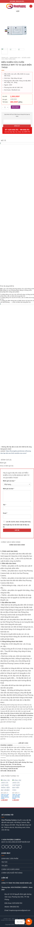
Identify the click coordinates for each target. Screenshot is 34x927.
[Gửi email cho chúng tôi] (10, 846)
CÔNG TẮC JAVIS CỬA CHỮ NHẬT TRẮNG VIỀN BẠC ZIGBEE (5, 796)
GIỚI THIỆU (15, 918)
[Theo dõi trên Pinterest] (16, 846)
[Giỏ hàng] (30, 6)
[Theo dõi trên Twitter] (6, 846)
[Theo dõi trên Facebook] (3, 846)
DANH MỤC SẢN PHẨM (9, 858)
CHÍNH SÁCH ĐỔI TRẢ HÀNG (11, 873)
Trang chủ (4, 57)
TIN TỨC (4, 862)
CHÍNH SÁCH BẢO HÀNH (10, 869)
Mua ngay (15, 107)
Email (5, 513)
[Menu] (2, 6)
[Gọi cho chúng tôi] (13, 846)
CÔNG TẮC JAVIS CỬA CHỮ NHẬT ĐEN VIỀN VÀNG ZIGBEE (16, 796)
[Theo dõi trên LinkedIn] (20, 846)
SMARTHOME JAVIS (15, 57)
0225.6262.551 (13, 130)
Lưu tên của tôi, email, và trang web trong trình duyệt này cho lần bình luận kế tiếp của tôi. (17, 524)
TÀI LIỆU (4, 866)
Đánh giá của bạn (9, 481)
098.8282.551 (24, 130)
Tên (4, 504)
